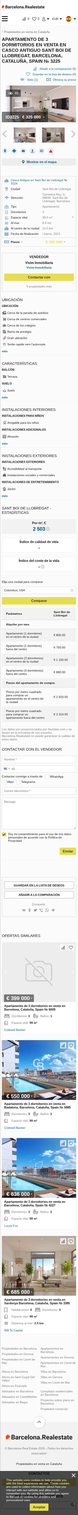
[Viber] (41, 910)
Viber (10, 781)
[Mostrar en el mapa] (5, 151)
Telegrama (28, 781)
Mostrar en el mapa (42, 162)
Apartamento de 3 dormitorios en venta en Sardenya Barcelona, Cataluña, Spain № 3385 (37, 1301)
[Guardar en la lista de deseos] (71, 947)
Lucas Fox (11, 1225)
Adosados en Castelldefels (19, 1396)
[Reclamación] (51, 151)
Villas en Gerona (51, 1377)
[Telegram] (53, 910)
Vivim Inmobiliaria (39, 267)
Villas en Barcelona (53, 1371)
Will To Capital (13, 1330)
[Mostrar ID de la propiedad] (41, 151)
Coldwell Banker (14, 1030)
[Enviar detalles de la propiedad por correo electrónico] (23, 151)
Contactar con (39, 277)
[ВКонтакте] (24, 910)
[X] (35, 910)
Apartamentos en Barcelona (52, 1350)
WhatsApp (56, 776)
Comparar (39, 601)
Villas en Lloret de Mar (55, 1382)
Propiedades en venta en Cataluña (39, 1464)
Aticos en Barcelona (15, 1371)
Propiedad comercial (54, 1409)
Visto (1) (32, 79)
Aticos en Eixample (14, 1386)
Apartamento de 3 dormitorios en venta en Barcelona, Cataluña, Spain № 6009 (34, 1007)
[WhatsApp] (47, 910)
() (58, 68)
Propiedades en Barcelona (19, 1348)
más (5, 351)
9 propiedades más (39, 286)
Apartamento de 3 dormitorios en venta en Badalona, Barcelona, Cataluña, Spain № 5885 (37, 1105)
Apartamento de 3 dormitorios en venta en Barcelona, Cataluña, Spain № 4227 (34, 1203)
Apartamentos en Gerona (57, 1357)
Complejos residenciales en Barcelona (57, 1393)
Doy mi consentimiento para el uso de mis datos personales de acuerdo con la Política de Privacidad (39, 837)
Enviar (68, 851)
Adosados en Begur (15, 1402)
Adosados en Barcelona (17, 1391)
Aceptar (39, 1507)
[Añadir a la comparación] (63, 947)
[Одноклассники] (29, 910)
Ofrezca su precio (64, 79)
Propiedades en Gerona (17, 1354)
